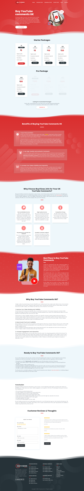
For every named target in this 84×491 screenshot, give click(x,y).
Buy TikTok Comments (33, 483)
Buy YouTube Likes (32, 470)
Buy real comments (55, 370)
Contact (66, 2)
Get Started (21, 27)
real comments (59, 195)
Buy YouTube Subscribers (33, 468)
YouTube (46, 134)
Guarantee (58, 474)
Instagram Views (48, 2)
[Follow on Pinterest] (23, 479)
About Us (58, 466)
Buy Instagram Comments (47, 471)
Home (33, 2)
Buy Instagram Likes (46, 467)
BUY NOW (21, 63)
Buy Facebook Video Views (48, 480)
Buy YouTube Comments (33, 471)
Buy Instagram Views (47, 470)
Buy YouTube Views (32, 467)
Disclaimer (58, 476)
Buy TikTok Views (32, 481)
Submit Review (21, 445)
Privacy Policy (59, 470)
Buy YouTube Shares (32, 473)
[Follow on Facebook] (16, 479)
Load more (47, 443)
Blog (62, 2)
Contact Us (42, 107)
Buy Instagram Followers (47, 468)
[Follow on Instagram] (19, 479)
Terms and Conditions (61, 471)
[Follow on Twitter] (21, 479)
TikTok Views (56, 2)
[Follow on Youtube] (18, 479)
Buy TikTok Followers (33, 478)
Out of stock (35, 94)
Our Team (58, 473)
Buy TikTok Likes (32, 480)
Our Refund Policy (60, 475)
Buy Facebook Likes (46, 478)
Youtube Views (39, 2)
